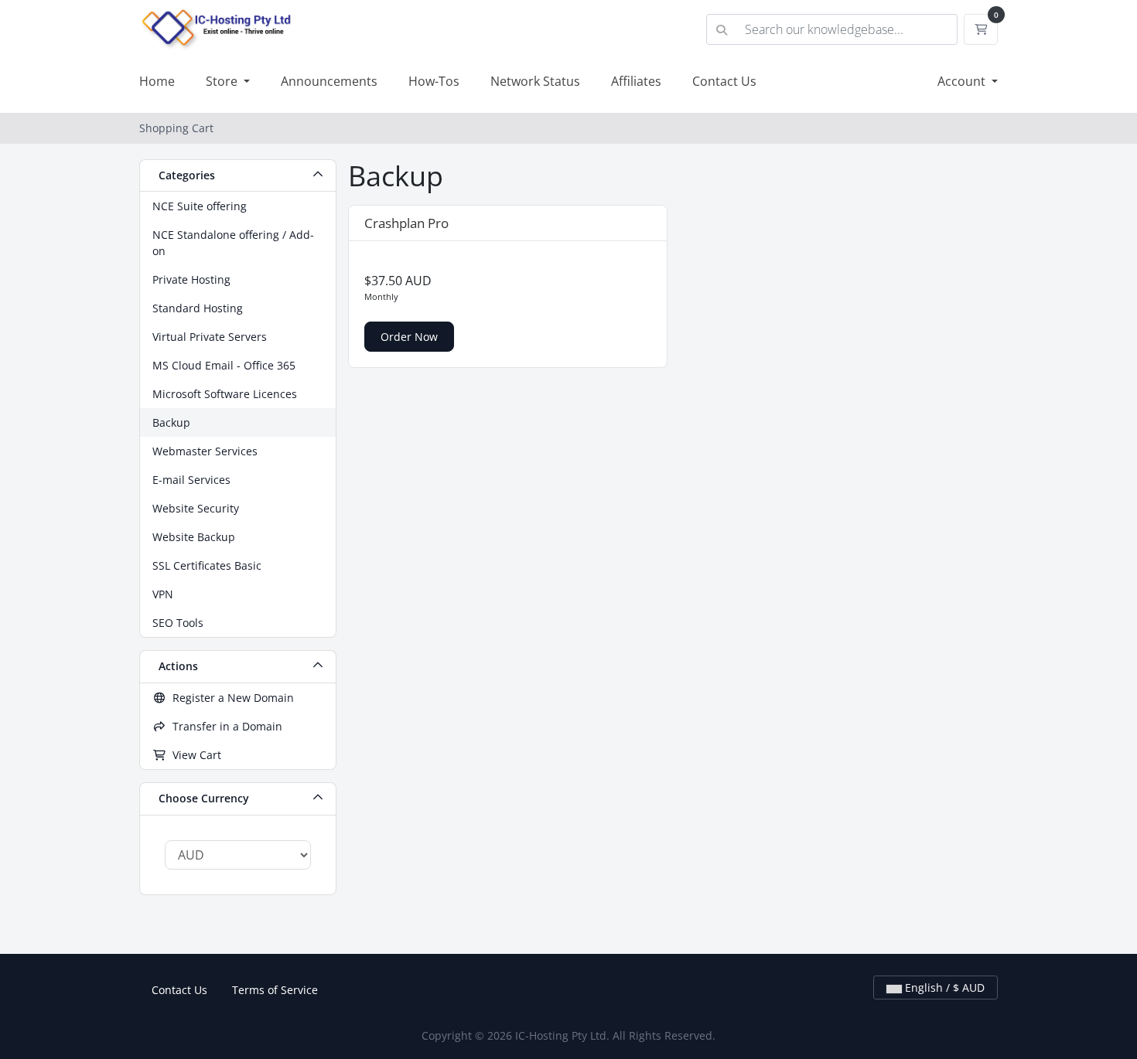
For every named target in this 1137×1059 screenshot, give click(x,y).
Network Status (535, 81)
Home (157, 81)
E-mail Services (191, 479)
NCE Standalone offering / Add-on (233, 242)
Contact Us (724, 81)
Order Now (409, 336)
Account (962, 81)
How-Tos (433, 81)
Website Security (195, 508)
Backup (171, 422)
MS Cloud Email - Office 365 (223, 365)
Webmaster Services (205, 451)
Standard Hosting (197, 308)
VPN (162, 594)
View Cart (193, 754)
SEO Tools (177, 622)
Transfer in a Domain (224, 726)
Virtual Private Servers (209, 336)
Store (223, 81)
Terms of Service (275, 989)
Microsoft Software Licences (224, 393)
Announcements (329, 81)
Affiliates (636, 81)
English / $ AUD (943, 987)
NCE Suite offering (199, 206)
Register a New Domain (230, 697)
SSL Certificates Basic (206, 565)
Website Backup (193, 537)
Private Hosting (191, 279)
